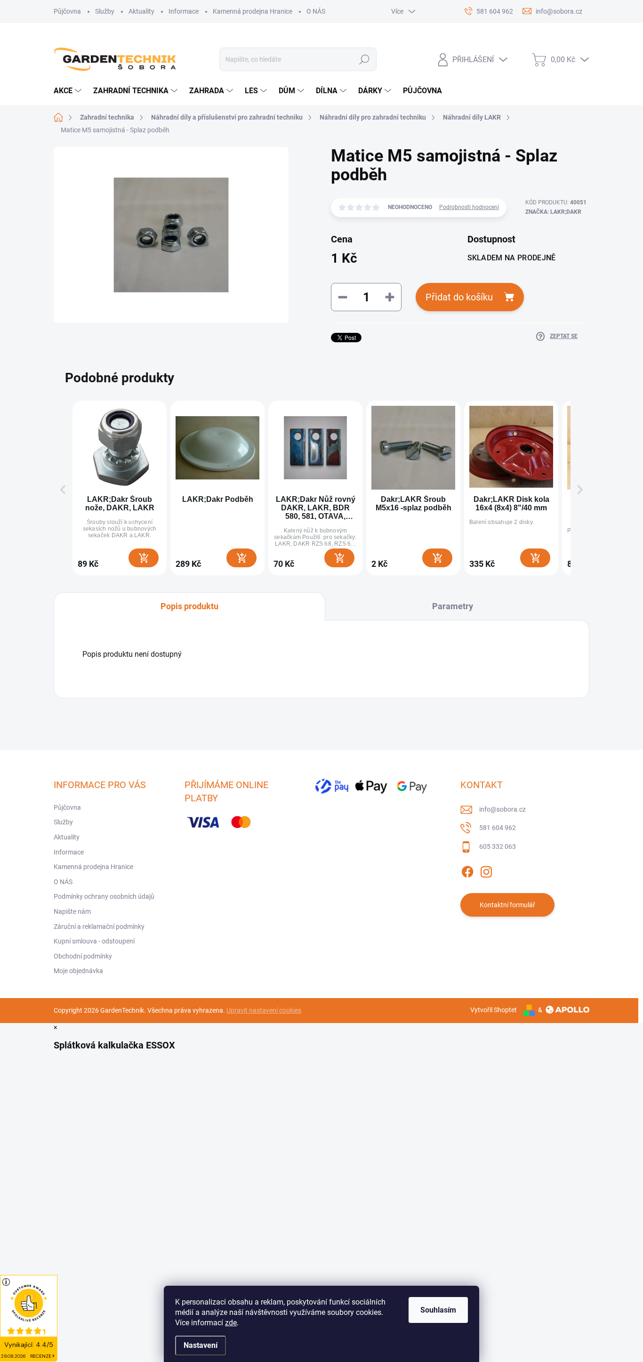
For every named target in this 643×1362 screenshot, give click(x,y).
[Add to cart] (144, 557)
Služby (104, 11)
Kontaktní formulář (507, 905)
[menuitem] (69, 91)
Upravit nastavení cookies (263, 1010)
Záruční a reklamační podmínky (99, 926)
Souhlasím (438, 1310)
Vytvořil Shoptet (493, 1010)
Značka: (553, 212)
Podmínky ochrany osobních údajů (104, 896)
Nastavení (200, 1345)
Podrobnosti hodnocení (469, 207)
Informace (184, 11)
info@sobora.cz (502, 809)
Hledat (364, 59)
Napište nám (72, 911)
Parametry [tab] (452, 606)
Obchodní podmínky (83, 956)
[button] (63, 490)
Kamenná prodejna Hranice (252, 11)
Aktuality (141, 11)
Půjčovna (67, 11)
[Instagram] (486, 870)
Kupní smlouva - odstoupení (94, 941)
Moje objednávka (78, 971)
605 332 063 (497, 846)
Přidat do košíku (459, 297)
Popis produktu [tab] (189, 606)
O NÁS (315, 11)
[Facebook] (467, 870)
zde (231, 1322)
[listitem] (119, 488)
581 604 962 (497, 827)
